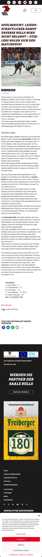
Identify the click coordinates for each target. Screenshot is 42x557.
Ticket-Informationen (12, 474)
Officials (7, 481)
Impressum (30, 554)
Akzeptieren (21, 539)
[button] (39, 515)
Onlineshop (8, 500)
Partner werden (21, 392)
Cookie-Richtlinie (13, 554)
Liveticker (8, 493)
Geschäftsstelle (10, 478)
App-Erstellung (10, 364)
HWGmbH (8, 305)
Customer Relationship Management (18, 361)
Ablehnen (21, 545)
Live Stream (8, 489)
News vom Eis (6, 90)
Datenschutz (22, 554)
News (13, 90)
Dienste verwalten (21, 534)
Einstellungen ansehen (21, 550)
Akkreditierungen (10, 485)
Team (6, 470)
